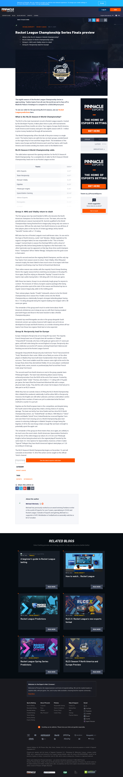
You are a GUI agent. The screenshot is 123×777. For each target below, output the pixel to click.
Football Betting (31, 713)
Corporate (42, 705)
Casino (36, 16)
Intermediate (28, 479)
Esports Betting (31, 720)
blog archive (21, 16)
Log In (104, 9)
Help (119, 15)
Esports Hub (6, 16)
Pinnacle (31, 555)
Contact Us (72, 705)
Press (41, 708)
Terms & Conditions (59, 708)
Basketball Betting (31, 708)
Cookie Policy (57, 713)
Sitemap (71, 713)
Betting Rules (72, 708)
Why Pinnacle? (44, 713)
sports (29, 16)
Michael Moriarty (28, 27)
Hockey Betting (31, 717)
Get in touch (94, 211)
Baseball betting (31, 710)
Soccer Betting (31, 705)
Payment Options (73, 715)
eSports (19, 479)
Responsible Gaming (59, 705)
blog (13, 16)
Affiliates (42, 710)
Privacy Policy (58, 710)
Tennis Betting (30, 715)
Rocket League (41, 27)
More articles (99, 149)
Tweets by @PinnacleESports (91, 194)
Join (115, 9)
